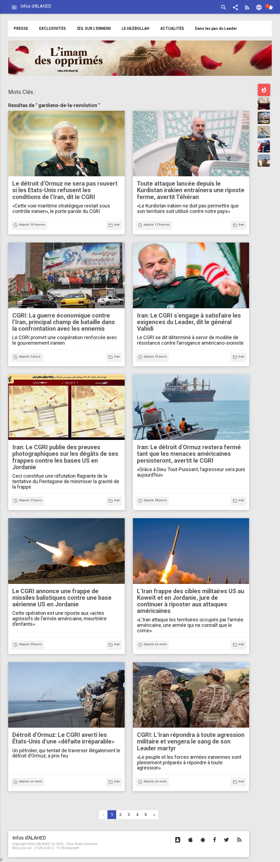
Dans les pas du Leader (216, 28)
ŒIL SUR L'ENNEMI (94, 28)
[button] (235, 8)
